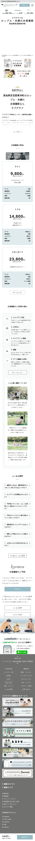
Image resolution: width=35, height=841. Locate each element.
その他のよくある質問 (17, 556)
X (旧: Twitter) (7, 819)
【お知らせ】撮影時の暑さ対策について (10, 1)
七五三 (9, 679)
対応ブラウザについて (10, 804)
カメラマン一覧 (8, 672)
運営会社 (6, 793)
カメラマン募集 (8, 807)
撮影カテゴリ (9, 784)
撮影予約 (25, 837)
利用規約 (6, 796)
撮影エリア (8, 787)
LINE (4, 824)
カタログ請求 (17, 614)
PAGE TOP (17, 658)
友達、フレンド (8, 686)
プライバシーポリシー (10, 799)
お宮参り (8, 675)
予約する (25, 5)
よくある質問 (17, 608)
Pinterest (6, 827)
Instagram (6, 816)
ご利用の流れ (9, 669)
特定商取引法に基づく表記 (11, 801)
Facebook (6, 822)
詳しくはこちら (17, 292)
